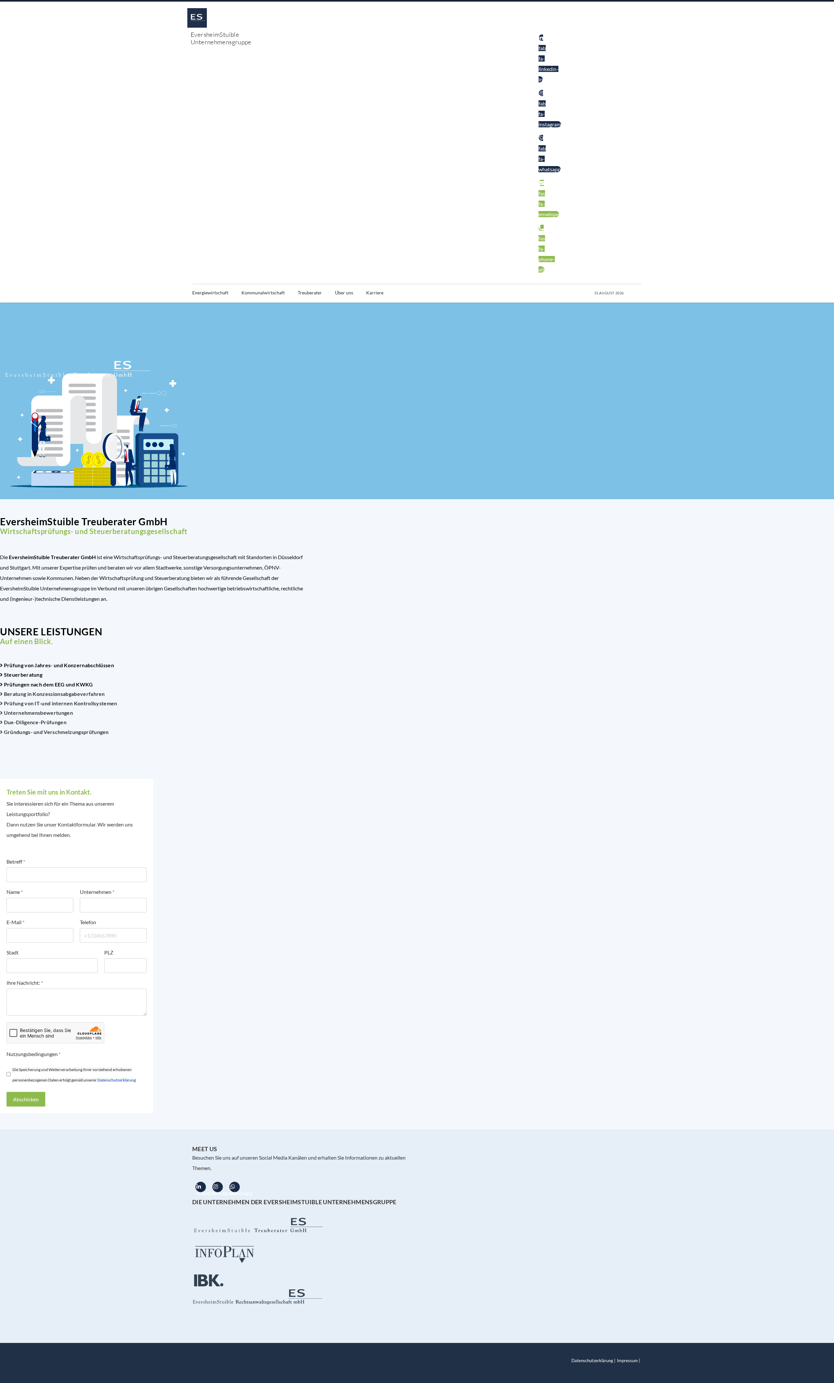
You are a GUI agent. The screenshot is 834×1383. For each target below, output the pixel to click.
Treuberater (310, 292)
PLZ (108, 952)
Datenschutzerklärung (116, 1080)
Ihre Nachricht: (25, 983)
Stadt (13, 952)
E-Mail (15, 922)
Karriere (374, 292)
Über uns (344, 292)
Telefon (88, 922)
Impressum (627, 1360)
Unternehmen (97, 892)
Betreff (16, 861)
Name (15, 892)
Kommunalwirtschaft (263, 292)
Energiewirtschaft (210, 292)
